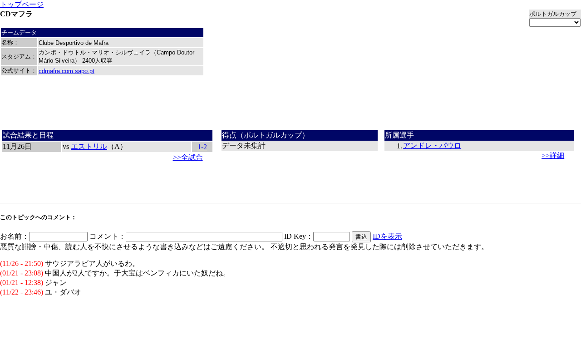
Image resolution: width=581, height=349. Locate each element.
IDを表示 (387, 236)
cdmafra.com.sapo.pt (66, 71)
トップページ (22, 4)
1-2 (202, 147)
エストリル (89, 146)
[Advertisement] (290, 106)
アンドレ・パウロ (432, 145)
